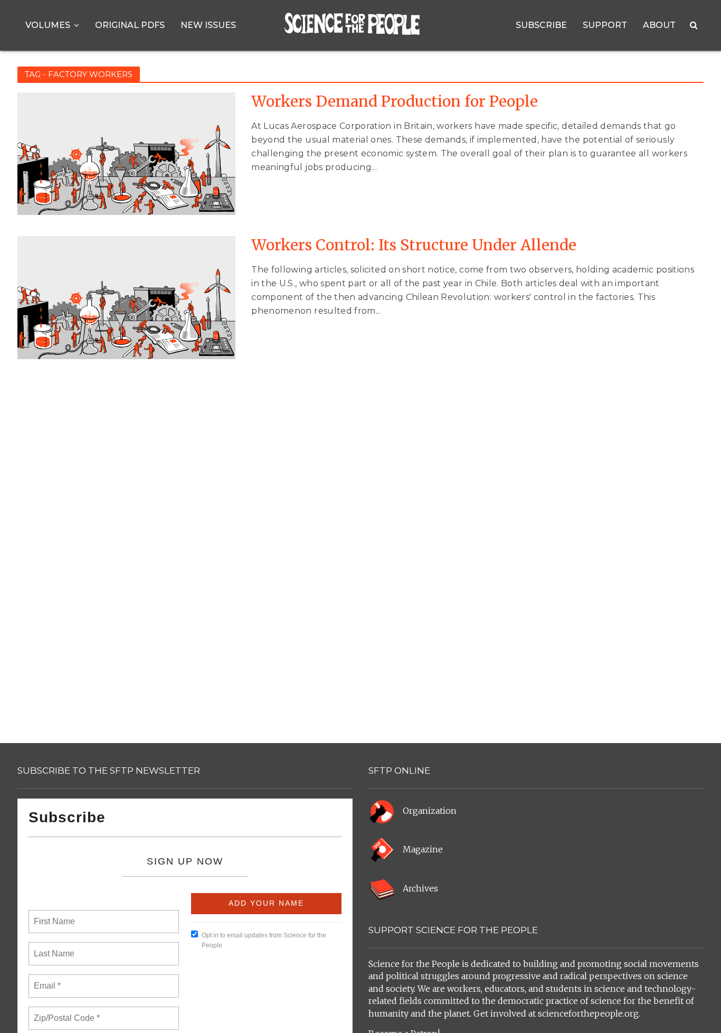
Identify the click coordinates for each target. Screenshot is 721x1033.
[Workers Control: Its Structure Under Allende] (126, 297)
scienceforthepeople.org (588, 1013)
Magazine (423, 849)
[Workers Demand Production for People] (126, 153)
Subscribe (541, 25)
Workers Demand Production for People (394, 101)
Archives (420, 888)
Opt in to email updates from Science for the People (264, 940)
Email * (46, 979)
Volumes (47, 25)
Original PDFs (130, 25)
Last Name (52, 947)
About (659, 25)
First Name (53, 915)
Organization (430, 810)
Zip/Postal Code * (64, 1012)
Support (605, 25)
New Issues (208, 25)
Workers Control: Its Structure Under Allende (413, 245)
